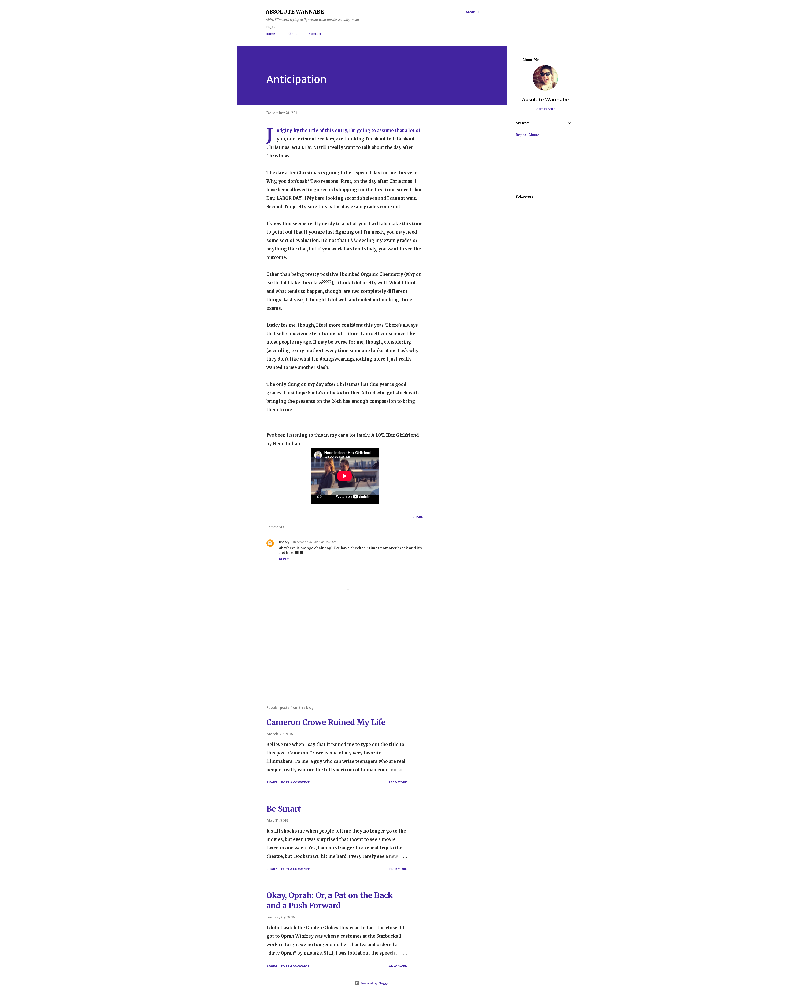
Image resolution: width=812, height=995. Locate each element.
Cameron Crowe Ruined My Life (325, 722)
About (292, 34)
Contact (315, 34)
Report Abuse (527, 135)
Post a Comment (295, 782)
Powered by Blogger (375, 983)
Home (270, 34)
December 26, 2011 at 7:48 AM (314, 542)
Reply (284, 559)
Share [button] (417, 517)
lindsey (284, 542)
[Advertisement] (337, 652)
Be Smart (283, 809)
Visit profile (545, 109)
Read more (397, 782)
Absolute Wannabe (295, 11)
